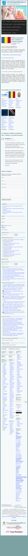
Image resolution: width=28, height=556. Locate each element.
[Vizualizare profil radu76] (3, 247)
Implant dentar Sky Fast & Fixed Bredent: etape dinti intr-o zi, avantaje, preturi (13, 294)
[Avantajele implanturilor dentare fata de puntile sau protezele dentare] (3, 312)
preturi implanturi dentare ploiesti (18, 495)
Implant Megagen (19, 362)
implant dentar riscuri (17, 472)
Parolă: (2, 222)
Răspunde (7, 165)
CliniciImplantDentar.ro (6, 505)
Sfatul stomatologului (20, 368)
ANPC (18, 421)
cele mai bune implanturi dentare (18, 444)
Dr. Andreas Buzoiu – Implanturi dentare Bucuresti (12, 331)
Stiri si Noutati (11, 426)
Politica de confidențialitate (15, 516)
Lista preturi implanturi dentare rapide (11, 304)
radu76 (5, 247)
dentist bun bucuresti (19, 456)
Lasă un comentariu (16, 43)
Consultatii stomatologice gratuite (20, 365)
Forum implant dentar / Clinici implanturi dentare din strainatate (13, 209)
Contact (14, 33)
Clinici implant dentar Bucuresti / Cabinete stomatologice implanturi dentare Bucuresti (12, 310)
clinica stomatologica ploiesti (18, 455)
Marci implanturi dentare (19, 24)
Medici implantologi (6, 27)
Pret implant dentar (18, 380)
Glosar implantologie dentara (19, 391)
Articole (8, 21)
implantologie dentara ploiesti (19, 483)
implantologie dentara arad (18, 475)
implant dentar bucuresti (19, 460)
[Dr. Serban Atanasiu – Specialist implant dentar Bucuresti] (3, 291)
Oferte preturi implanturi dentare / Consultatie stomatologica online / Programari (12, 289)
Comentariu (3, 187)
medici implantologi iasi (18, 492)
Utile (11, 434)
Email (2, 180)
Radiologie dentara (6, 33)
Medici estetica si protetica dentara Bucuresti (12, 54)
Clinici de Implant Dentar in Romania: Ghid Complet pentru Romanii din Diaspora (13, 277)
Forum (3, 21)
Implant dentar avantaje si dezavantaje (19, 375)
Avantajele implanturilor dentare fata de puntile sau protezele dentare (14, 313)
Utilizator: (3, 218)
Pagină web (3, 184)
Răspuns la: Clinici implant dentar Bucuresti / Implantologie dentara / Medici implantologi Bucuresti (4, 122)
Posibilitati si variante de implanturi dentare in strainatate (13, 247)
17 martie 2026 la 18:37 (10, 140)
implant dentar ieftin (19, 463)
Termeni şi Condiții (5, 516)
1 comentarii (13, 43)
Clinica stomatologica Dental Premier (20, 424)
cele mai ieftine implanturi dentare (18, 449)
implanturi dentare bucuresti (19, 487)
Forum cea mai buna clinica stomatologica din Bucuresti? (11, 244)
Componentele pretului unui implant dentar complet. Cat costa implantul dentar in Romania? (14, 302)
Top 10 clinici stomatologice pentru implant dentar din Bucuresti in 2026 (14, 279)
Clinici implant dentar (7, 24)
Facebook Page (19, 407)
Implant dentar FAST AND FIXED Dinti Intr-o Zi (19, 357)
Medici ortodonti (16, 27)
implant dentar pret (18, 468)
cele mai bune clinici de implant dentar (18, 441)
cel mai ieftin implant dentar (18, 452)
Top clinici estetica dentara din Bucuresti (11, 275)
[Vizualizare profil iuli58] (3, 239)
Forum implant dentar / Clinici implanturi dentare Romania (12, 206)
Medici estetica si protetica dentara (10, 30)
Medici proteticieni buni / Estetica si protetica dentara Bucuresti (19, 102)
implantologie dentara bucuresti (21, 478)
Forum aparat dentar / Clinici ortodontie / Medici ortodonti (12, 213)
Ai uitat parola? (4, 229)
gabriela (5, 254)
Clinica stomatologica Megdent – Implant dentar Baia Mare (4, 101)
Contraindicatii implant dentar (20, 387)
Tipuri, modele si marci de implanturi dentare (12, 430)
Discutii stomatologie (7, 211)
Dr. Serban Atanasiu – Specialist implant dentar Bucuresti (13, 291)
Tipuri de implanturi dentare (19, 383)
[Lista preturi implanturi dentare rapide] (3, 304)
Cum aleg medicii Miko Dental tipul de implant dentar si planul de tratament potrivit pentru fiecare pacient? (13, 273)
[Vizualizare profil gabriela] (3, 254)
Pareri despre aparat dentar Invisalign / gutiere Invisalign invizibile (13, 240)
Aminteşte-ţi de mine (7, 225)
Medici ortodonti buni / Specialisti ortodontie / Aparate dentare (12, 102)
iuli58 (5, 239)
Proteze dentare (11, 423)
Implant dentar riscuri (18, 371)
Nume (2, 177)
